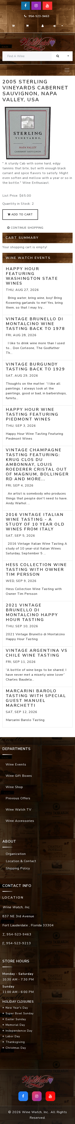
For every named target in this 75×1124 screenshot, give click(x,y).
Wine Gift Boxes (19, 776)
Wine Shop (14, 787)
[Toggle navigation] (67, 70)
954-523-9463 (38, 16)
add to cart (21, 214)
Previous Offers (18, 798)
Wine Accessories (20, 821)
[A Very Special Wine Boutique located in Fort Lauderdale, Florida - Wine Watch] (37, 44)
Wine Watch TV (18, 809)
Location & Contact (21, 861)
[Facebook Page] (25, 6)
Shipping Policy (18, 868)
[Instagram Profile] (36, 6)
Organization (16, 854)
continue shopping (26, 228)
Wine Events (16, 764)
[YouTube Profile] (47, 6)
